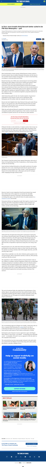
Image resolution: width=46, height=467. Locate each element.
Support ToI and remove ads (35, 4)
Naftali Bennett (15, 438)
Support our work (19, 388)
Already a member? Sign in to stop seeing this (19, 391)
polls (11, 438)
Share (39, 39)
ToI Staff (4, 38)
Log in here (35, 446)
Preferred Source (25, 35)
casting (22, 327)
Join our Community (11, 4)
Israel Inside (8, 438)
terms (24, 123)
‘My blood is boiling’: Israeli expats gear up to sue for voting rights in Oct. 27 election (28, 419)
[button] (44, 1)
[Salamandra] (28, 462)
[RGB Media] (20, 462)
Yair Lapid (32, 438)
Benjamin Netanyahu (21, 438)
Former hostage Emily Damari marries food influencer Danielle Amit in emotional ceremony (11, 408)
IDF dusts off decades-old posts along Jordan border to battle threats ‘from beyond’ (11, 420)
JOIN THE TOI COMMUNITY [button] (32, 443)
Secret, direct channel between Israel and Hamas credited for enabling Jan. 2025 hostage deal (27, 408)
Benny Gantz (28, 438)
